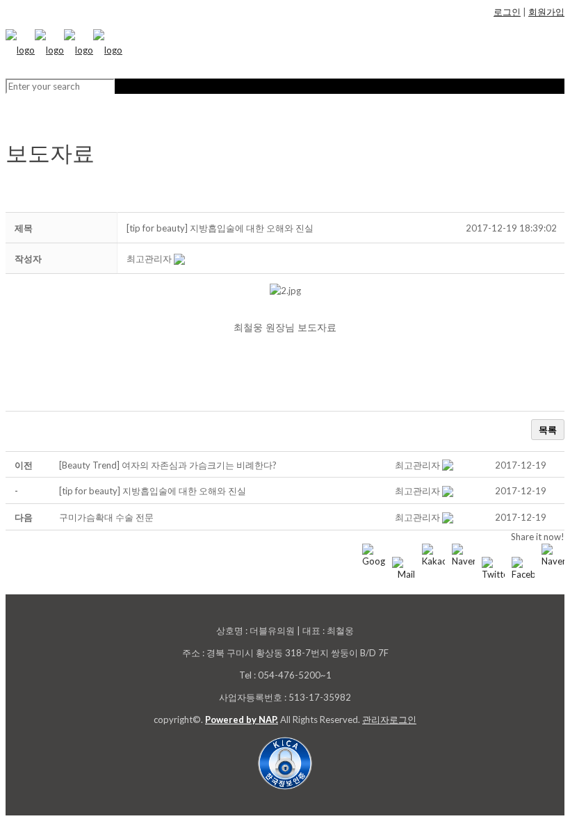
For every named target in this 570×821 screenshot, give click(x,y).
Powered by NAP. (241, 719)
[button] (149, 258)
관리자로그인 (389, 719)
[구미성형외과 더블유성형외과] (64, 50)
